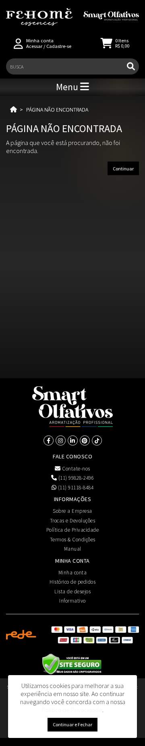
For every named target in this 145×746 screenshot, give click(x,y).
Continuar (123, 169)
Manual (72, 548)
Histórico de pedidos (72, 581)
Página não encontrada (57, 109)
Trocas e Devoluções (72, 520)
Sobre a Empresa (72, 511)
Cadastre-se (58, 46)
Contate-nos (75, 468)
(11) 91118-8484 (74, 487)
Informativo (72, 600)
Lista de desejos (72, 591)
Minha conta (72, 572)
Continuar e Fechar (72, 724)
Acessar (34, 46)
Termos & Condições (72, 539)
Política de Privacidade (72, 529)
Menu (68, 87)
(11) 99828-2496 (75, 478)
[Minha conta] (18, 43)
